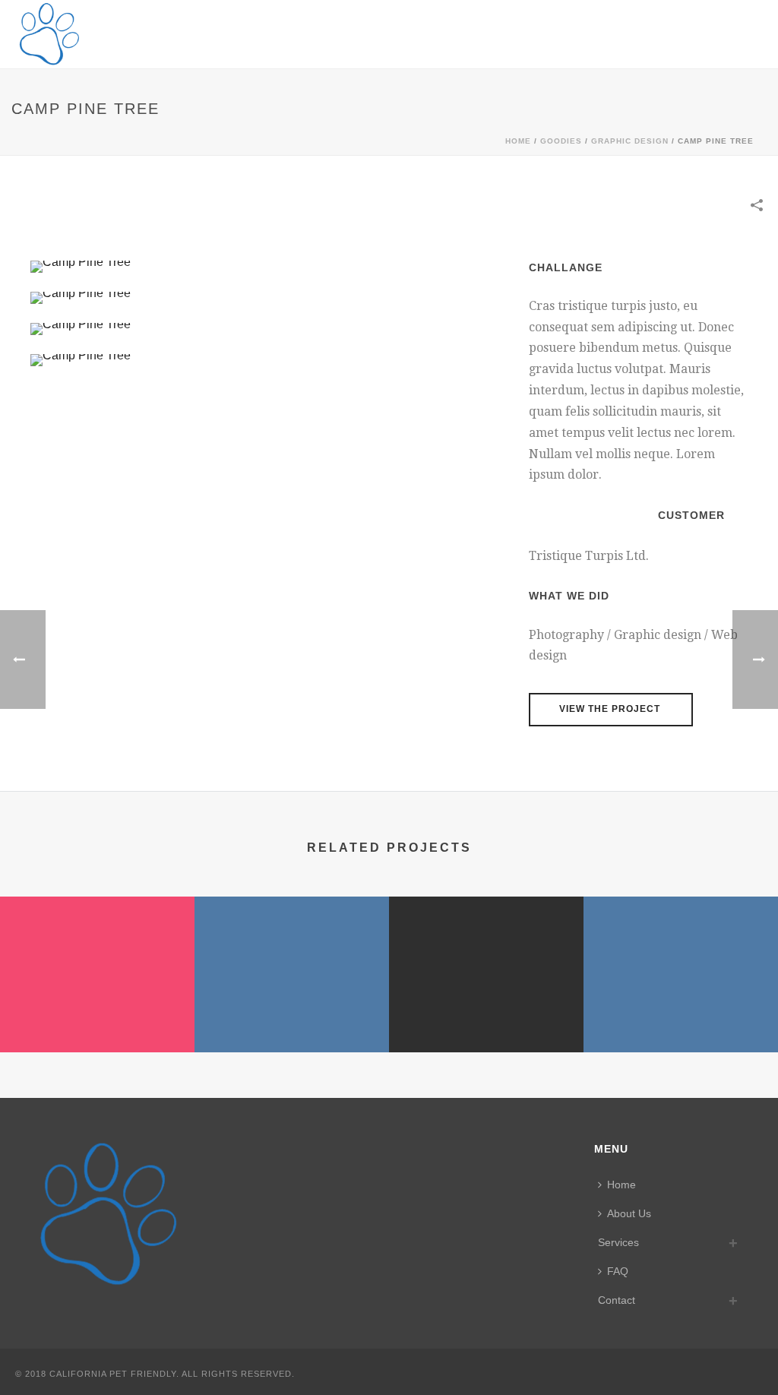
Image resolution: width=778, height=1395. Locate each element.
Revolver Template (97, 1012)
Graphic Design (630, 141)
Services (618, 1242)
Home (518, 141)
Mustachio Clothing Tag (680, 1012)
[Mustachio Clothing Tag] (681, 956)
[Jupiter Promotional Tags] (486, 956)
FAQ (617, 1271)
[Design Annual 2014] (291, 956)
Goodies (561, 141)
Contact (616, 1300)
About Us (629, 1213)
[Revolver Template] (97, 956)
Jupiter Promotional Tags (486, 1012)
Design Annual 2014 (291, 1012)
